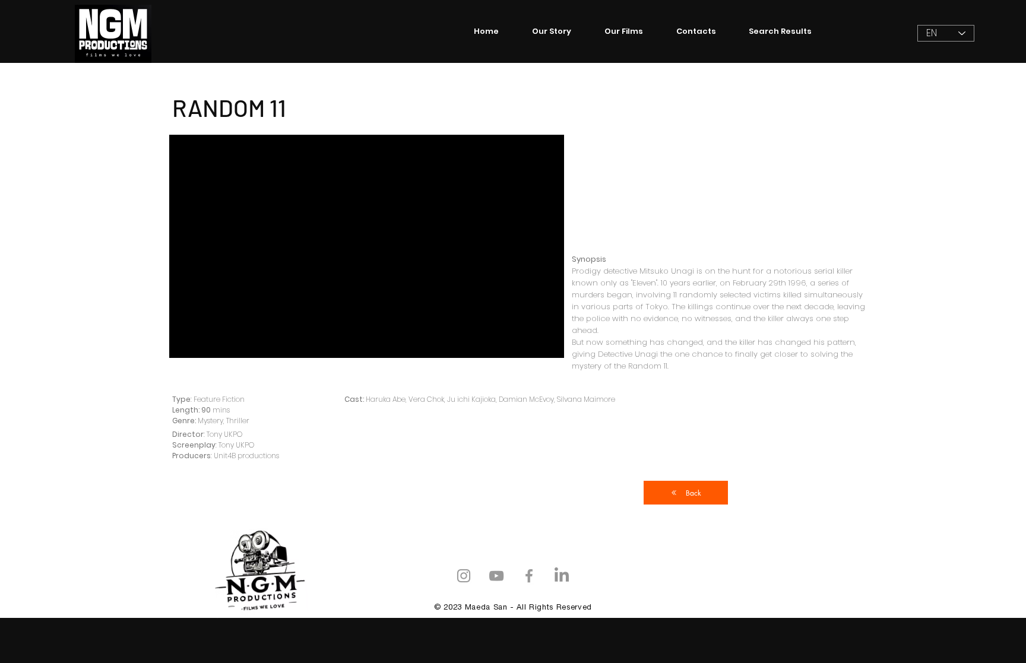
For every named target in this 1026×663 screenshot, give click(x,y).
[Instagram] (464, 576)
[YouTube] (496, 576)
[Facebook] (529, 576)
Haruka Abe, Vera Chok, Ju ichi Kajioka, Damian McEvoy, (461, 399)
